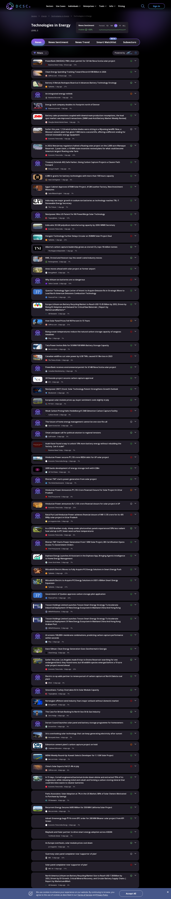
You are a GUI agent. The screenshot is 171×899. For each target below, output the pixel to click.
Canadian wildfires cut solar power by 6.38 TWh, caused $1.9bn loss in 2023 (78, 356)
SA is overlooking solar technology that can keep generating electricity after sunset (83, 733)
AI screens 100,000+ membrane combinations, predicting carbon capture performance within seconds (84, 636)
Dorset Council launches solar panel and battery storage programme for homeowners (84, 722)
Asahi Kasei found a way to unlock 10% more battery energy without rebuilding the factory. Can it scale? (83, 445)
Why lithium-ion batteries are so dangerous (65, 279)
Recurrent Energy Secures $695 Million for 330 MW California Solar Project (78, 807)
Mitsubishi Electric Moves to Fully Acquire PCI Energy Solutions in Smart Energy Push (83, 569)
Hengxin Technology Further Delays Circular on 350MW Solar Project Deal (78, 236)
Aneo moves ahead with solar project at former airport (70, 268)
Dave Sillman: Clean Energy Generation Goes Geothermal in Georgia (76, 649)
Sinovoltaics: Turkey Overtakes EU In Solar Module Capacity (72, 690)
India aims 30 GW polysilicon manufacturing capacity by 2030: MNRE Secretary (80, 225)
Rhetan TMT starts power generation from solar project (71, 479)
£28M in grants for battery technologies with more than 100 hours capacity (79, 176)
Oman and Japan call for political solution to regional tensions (73, 432)
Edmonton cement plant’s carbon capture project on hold (71, 744)
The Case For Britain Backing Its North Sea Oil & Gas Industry (72, 711)
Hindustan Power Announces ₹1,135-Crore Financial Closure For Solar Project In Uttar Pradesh (83, 491)
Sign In (156, 6)
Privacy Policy (102, 895)
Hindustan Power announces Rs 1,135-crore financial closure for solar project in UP (82, 503)
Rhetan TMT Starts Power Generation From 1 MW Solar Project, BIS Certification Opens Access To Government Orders (84, 543)
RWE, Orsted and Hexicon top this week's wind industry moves (73, 258)
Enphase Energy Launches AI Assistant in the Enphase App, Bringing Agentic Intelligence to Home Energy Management (85, 557)
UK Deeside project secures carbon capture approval (69, 378)
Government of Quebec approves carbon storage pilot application (75, 594)
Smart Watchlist (106, 42)
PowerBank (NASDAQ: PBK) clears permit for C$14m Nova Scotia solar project (80, 61)
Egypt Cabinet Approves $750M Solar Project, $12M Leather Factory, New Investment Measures (84, 188)
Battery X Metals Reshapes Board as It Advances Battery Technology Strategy (81, 82)
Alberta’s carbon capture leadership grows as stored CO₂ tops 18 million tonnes (81, 247)
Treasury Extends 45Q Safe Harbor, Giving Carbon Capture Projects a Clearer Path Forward (82, 163)
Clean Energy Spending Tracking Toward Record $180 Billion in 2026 (75, 72)
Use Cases (60, 6)
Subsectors (129, 42)
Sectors (49, 6)
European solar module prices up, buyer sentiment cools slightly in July (77, 400)
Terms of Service (84, 895)
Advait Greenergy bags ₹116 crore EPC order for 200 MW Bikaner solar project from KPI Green (84, 819)
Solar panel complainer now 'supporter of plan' (66, 864)
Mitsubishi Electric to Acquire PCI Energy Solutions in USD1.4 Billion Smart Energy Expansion (81, 581)
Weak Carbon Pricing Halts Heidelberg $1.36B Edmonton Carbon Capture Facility (81, 411)
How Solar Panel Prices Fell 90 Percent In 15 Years (67, 320)
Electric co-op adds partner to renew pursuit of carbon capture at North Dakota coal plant (83, 677)
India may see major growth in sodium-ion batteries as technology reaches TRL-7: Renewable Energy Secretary (82, 202)
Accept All (131, 893)
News (38, 42)
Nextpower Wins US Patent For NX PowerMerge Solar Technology (75, 214)
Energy (44, 16)
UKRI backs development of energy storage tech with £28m (72, 468)
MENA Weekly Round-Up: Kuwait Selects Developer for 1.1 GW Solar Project (79, 755)
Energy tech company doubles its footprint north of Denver (72, 104)
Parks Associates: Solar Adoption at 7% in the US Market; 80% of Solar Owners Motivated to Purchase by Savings (85, 795)
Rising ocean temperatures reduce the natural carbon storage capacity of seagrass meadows (83, 333)
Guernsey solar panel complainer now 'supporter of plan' (71, 854)
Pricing (121, 6)
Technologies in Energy (60, 16)
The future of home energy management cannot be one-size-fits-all (76, 421)
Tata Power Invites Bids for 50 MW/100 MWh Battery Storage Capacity (77, 345)
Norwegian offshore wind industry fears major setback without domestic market (82, 701)
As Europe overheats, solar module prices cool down (68, 843)
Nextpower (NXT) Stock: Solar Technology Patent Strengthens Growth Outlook (81, 389)
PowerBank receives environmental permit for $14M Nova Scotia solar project (80, 367)
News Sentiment (58, 42)
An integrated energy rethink (58, 93)
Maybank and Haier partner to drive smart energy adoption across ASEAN (78, 832)
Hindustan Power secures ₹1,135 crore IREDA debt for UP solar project (77, 457)
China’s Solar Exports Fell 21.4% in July (62, 766)
